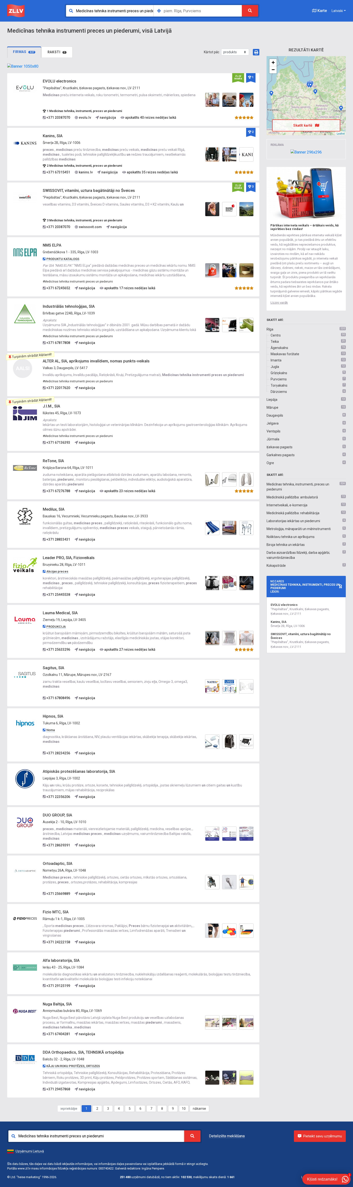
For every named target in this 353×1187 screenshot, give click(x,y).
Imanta (276, 360)
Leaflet (341, 133)
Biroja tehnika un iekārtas (286, 545)
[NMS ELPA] (25, 252)
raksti (56, 52)
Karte (321, 10)
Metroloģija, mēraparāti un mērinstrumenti (299, 529)
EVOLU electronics (59, 81)
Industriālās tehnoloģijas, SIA (69, 306)
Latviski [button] (337, 11)
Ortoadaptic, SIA (57, 863)
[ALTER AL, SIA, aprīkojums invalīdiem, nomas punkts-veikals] (341, 108)
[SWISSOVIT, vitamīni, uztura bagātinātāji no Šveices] (25, 198)
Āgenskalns (279, 348)
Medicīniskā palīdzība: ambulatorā (292, 497)
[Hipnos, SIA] (25, 723)
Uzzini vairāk (279, 302)
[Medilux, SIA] (25, 516)
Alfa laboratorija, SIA (61, 960)
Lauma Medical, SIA (60, 613)
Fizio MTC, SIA (55, 912)
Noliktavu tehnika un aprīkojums (291, 537)
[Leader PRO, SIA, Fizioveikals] (25, 565)
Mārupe (272, 407)
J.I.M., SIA (51, 406)
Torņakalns (279, 385)
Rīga (270, 329)
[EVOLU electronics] (25, 88)
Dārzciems (279, 392)
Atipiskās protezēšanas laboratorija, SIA (79, 771)
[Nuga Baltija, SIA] (25, 1011)
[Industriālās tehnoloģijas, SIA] (25, 313)
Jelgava (273, 423)
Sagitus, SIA (53, 668)
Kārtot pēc (211, 52)
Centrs (276, 335)
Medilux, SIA (53, 509)
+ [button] (273, 62)
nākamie (199, 1108)
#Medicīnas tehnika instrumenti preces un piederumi (78, 281)
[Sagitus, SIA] (25, 675)
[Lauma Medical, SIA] (25, 620)
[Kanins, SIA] (25, 143)
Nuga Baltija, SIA (57, 1004)
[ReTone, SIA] (25, 468)
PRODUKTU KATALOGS (62, 259)
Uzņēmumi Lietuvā (30, 1151)
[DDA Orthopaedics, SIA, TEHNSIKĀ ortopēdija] (25, 1059)
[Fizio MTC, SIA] (25, 919)
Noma (50, 730)
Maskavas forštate (285, 354)
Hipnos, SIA (53, 716)
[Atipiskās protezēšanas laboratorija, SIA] (25, 778)
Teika (275, 341)
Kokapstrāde (276, 565)
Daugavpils (275, 415)
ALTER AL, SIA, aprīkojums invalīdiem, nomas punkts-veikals (96, 361)
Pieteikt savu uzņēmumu (322, 1136)
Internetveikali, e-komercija (287, 505)
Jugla (275, 367)
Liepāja (272, 400)
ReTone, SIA (53, 461)
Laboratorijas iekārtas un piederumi (293, 521)
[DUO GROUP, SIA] (25, 822)
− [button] (273, 70)
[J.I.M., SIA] (25, 413)
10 (184, 1108)
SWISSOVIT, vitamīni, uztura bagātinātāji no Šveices (89, 190)
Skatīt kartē (303, 125)
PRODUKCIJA (56, 626)
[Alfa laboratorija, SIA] (25, 967)
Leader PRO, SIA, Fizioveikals (69, 557)
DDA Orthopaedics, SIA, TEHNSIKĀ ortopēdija (83, 1052)
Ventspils (273, 431)
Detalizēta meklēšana (227, 1136)
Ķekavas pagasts (279, 447)
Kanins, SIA (52, 136)
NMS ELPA (52, 245)
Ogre (270, 463)
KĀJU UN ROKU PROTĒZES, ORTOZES (73, 1066)
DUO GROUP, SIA (57, 815)
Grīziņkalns (279, 373)
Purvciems (279, 379)
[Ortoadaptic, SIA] (25, 870)
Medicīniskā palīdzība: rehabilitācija (293, 513)
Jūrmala (273, 439)
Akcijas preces (57, 571)
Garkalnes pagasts (281, 455)
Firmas (23, 52)
